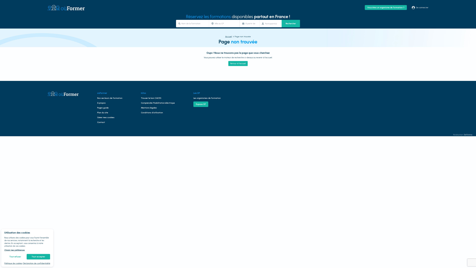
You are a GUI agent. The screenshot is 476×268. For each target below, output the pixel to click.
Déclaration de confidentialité (36, 263)
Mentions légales (149, 108)
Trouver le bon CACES (151, 98)
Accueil (228, 36)
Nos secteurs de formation (109, 98)
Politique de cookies (13, 263)
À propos (101, 103)
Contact (101, 122)
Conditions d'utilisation (152, 112)
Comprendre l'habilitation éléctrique (158, 103)
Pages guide (103, 108)
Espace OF (201, 104)
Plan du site (102, 112)
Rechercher (291, 23)
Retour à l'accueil (238, 63)
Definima (468, 135)
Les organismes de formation (207, 98)
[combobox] (194, 23)
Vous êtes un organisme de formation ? (385, 7)
